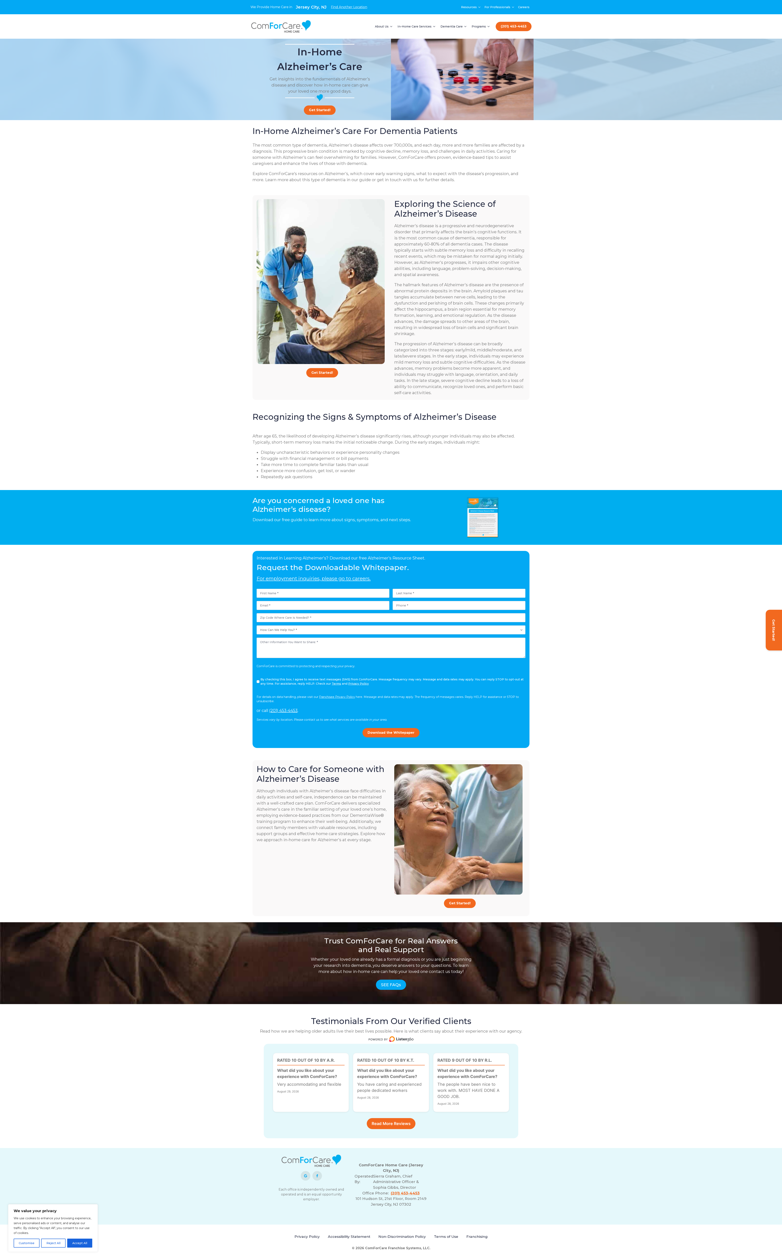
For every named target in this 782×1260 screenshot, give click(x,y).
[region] (53, 1228)
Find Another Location (349, 7)
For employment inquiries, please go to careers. (314, 578)
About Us (382, 26)
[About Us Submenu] (391, 26)
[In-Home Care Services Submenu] (434, 26)
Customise (26, 1243)
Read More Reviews (391, 1123)
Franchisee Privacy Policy (337, 697)
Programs (479, 26)
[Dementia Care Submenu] (465, 26)
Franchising (477, 1236)
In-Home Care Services (415, 26)
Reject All (53, 1243)
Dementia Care (451, 26)
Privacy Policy (307, 1236)
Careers (523, 7)
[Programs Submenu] (489, 26)
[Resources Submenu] (479, 7)
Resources (469, 7)
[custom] (305, 1176)
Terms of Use (446, 1236)
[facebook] (317, 1176)
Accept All (79, 1243)
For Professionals (497, 7)
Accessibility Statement (349, 1236)
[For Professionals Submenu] (513, 7)
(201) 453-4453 (283, 710)
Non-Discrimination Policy (402, 1236)
